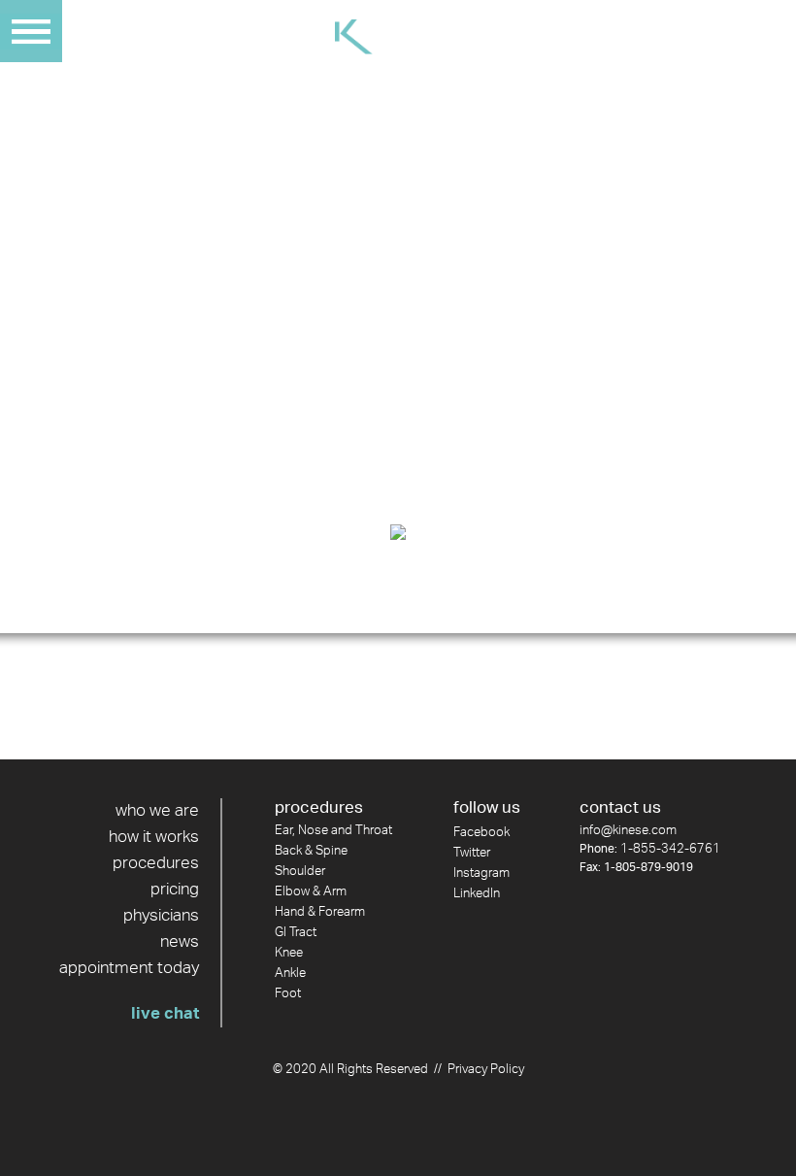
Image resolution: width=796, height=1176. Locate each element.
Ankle (290, 973)
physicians (161, 916)
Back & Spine (311, 851)
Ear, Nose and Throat (333, 830)
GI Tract (295, 932)
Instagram (481, 873)
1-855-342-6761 (670, 849)
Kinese (398, 36)
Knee (289, 953)
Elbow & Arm (311, 892)
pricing (174, 889)
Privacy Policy (486, 1069)
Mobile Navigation (31, 31)
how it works (154, 837)
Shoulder (300, 871)
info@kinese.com (628, 830)
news (179, 942)
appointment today (129, 968)
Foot (288, 994)
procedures (156, 863)
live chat (165, 1014)
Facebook (481, 832)
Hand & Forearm (320, 912)
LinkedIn (476, 894)
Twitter (471, 853)
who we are (157, 811)
